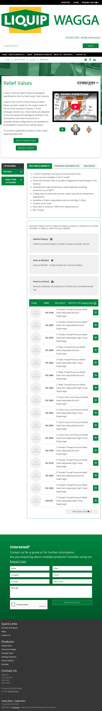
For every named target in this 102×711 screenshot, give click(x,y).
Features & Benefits (39, 166)
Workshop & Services (43, 54)
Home (4, 54)
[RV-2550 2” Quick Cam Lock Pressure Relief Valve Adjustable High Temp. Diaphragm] (36, 412)
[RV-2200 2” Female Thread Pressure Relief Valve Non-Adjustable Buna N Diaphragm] (36, 325)
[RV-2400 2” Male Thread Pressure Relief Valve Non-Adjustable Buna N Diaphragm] (36, 375)
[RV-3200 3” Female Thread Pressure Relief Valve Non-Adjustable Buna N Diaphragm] (36, 475)
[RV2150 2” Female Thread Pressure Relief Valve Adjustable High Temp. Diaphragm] (36, 500)
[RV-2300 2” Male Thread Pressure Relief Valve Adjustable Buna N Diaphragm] (36, 350)
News (29, 54)
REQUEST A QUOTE (26, 148)
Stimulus (16, 707)
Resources (68, 54)
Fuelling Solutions (8, 657)
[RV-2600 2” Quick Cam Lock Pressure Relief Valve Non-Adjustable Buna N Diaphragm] (36, 425)
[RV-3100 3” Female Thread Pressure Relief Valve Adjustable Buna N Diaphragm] (36, 450)
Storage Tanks (7, 653)
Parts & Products (16, 54)
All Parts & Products (9, 628)
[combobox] (43, 46)
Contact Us (81, 54)
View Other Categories (10, 181)
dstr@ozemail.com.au (91, 37)
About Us (58, 54)
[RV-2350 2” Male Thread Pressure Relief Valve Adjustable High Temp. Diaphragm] (36, 362)
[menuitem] (9, 60)
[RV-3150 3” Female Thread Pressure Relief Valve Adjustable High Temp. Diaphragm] (36, 463)
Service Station (7, 660)
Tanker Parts (6, 645)
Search (90, 46)
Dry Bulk (32, 60)
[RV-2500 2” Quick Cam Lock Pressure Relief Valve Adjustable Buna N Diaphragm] (36, 400)
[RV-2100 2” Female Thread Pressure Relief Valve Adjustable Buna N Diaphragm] (36, 312)
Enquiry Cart (88, 2)
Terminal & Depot (8, 649)
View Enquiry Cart (82, 511)
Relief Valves (44, 60)
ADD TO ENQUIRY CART (26, 140)
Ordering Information (66, 166)
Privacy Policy (7, 701)
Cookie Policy (20, 701)
